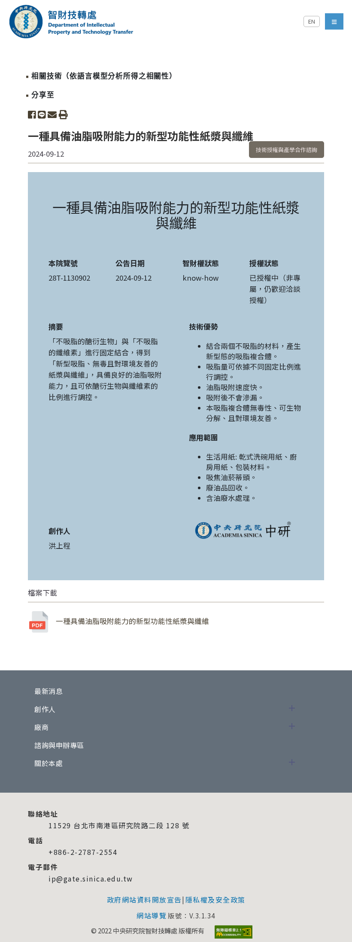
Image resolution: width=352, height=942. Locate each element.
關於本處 (48, 763)
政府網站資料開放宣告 (144, 899)
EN (311, 21)
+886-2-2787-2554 (83, 852)
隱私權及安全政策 (215, 899)
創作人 (45, 709)
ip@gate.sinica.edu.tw (91, 878)
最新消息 (48, 691)
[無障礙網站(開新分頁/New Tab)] (233, 932)
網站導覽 (152, 915)
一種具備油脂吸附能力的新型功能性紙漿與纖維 (132, 621)
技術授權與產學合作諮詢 (286, 149)
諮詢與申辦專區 (59, 745)
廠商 (41, 727)
